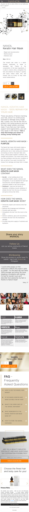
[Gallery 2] (21, 96)
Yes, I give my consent (15, 504)
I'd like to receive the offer (14, 461)
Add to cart (13, 86)
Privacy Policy (5, 487)
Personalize (14, 510)
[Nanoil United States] (14, 1)
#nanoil (20, 259)
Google (12, 500)
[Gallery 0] (8, 96)
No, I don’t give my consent (14, 507)
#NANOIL (14, 236)
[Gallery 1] (14, 96)
